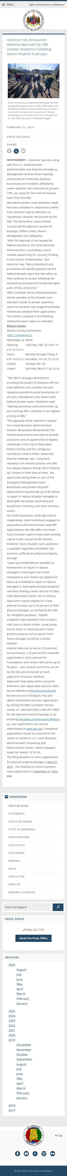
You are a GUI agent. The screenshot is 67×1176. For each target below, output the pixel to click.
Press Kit (14, 884)
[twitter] (35, 1154)
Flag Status (17, 845)
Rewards (14, 860)
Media (13, 868)
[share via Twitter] (17, 151)
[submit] (58, 907)
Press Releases (19, 805)
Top (59, 1135)
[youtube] (26, 1154)
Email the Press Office (33, 938)
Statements (17, 813)
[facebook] (17, 1154)
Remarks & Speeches (22, 892)
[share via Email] (24, 151)
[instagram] (43, 1154)
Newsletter (16, 876)
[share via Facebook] (10, 151)
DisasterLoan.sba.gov (43, 690)
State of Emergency (22, 829)
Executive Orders (20, 821)
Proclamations (19, 837)
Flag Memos (17, 853)
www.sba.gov (34, 728)
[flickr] (52, 1154)
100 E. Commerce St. (19, 335)
